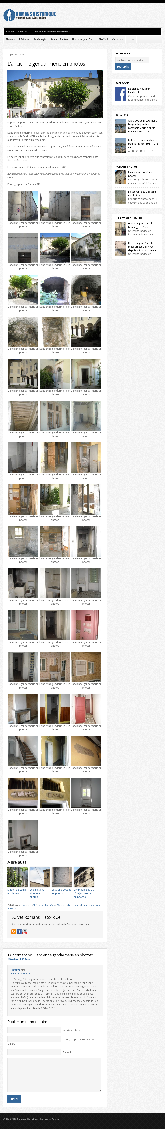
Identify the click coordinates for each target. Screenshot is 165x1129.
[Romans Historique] (29, 20)
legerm (15, 970)
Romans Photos (59, 39)
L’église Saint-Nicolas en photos (37, 893)
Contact (22, 31)
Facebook (122, 83)
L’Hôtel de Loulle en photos (16, 891)
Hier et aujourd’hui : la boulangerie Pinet (140, 225)
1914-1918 (102, 39)
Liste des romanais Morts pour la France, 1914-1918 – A (143, 143)
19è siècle (50, 905)
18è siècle (38, 905)
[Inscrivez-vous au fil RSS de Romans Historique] (13, 931)
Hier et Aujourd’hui (82, 39)
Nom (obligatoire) (72, 1030)
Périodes (24, 39)
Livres (131, 39)
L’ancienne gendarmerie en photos (46, 63)
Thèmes (10, 39)
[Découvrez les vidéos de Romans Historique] (24, 931)
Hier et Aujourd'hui (129, 218)
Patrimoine (74, 905)
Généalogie (39, 39)
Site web (67, 1052)
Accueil (10, 31)
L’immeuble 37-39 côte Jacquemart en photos (84, 893)
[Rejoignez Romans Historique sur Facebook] (19, 931)
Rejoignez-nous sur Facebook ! (139, 90)
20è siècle (62, 905)
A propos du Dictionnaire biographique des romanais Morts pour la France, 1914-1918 (142, 126)
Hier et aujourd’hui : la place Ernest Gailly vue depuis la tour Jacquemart (143, 246)
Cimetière (117, 39)
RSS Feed (25, 959)
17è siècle (27, 905)
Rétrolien (12, 959)
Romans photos (89, 905)
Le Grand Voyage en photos (61, 891)
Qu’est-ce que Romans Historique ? (50, 31)
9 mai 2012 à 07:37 (20, 973)
